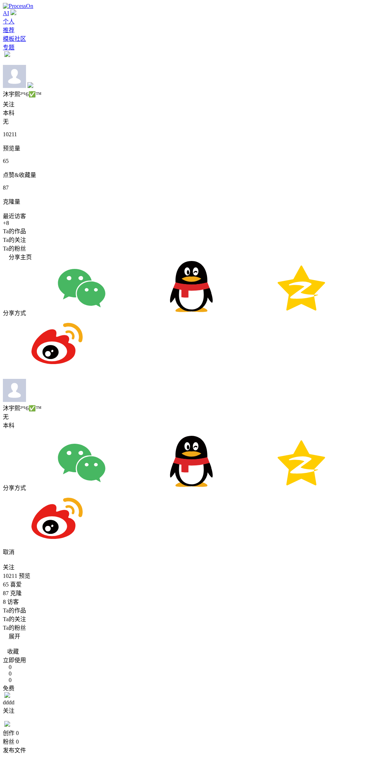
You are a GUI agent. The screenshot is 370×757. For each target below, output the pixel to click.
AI (6, 13)
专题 (8, 47)
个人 (8, 21)
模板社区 (14, 39)
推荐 (8, 30)
